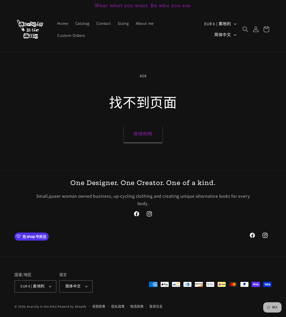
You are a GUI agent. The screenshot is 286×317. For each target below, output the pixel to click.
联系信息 (156, 306)
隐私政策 (118, 306)
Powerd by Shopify (72, 306)
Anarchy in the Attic (42, 306)
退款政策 (99, 306)
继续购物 (142, 134)
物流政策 (137, 306)
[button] (245, 29)
